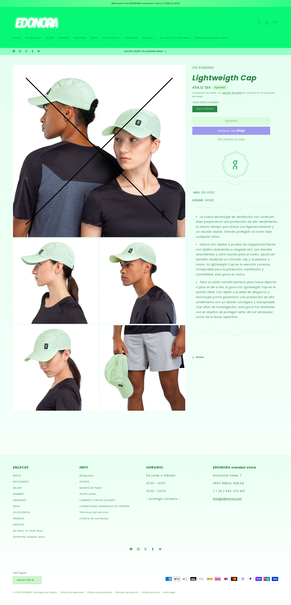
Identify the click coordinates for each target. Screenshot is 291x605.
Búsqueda (86, 475)
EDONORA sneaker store (29, 537)
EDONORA (27, 592)
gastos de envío (232, 92)
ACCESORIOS (21, 512)
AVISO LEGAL (87, 494)
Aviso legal (169, 592)
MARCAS (18, 524)
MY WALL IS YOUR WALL (28, 530)
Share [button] (200, 357)
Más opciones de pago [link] (231, 139)
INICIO (17, 475)
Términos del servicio (93, 512)
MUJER (17, 488)
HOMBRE (18, 494)
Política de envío (151, 592)
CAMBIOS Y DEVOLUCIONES (97, 500)
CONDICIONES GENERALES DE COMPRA (104, 506)
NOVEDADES (21, 482)
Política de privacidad (99, 592)
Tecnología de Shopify (45, 592)
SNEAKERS (19, 500)
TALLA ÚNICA (206, 109)
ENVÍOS (84, 482)
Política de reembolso (94, 518)
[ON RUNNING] (235, 209)
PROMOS (18, 518)
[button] (112, 38)
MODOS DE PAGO (90, 488)
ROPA (16, 506)
